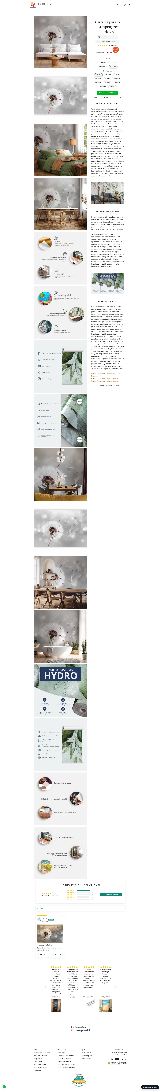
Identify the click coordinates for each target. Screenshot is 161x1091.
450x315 (103, 87)
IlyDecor (124, 1050)
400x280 (117, 83)
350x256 (108, 83)
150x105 (98, 79)
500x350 (112, 87)
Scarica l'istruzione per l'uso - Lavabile (105, 381)
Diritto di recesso (64, 1061)
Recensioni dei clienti (42, 1053)
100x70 (117, 75)
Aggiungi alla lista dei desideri (108, 97)
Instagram (88, 1056)
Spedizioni (38, 1061)
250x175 (117, 79)
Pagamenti (38, 1058)
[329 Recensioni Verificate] (79, 1088)
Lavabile (102, 66)
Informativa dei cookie (66, 1064)
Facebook (87, 1050)
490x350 (108, 75)
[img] (42, 915)
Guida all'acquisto (41, 1064)
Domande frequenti (41, 1067)
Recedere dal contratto (66, 1067)
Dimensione (107, 71)
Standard (102, 62)
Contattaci (38, 1070)
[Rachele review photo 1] (50, 933)
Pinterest (87, 1053)
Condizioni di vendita (66, 1056)
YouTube (87, 1058)
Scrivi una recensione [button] (110, 894)
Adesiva (113, 66)
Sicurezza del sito (40, 1056)
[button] (102, 45)
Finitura (108, 59)
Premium (113, 62)
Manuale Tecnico (64, 1050)
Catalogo (61, 1053)
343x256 (98, 75)
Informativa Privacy (65, 1058)
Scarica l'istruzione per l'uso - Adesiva (105, 378)
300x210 (98, 83)
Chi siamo (38, 1050)
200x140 (108, 79)
